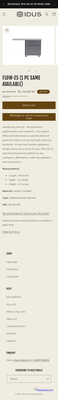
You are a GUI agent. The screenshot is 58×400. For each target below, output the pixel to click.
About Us (11, 319)
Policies (11, 304)
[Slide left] (21, 71)
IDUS (24, 394)
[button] (4, 14)
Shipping (5, 96)
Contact (11, 341)
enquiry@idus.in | (23, 360)
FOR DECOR (12, 276)
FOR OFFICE (12, 269)
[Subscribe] (47, 379)
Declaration (13, 297)
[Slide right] (36, 71)
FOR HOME (11, 262)
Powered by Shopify (34, 394)
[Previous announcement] (3, 4)
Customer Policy (16, 326)
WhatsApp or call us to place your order (29, 117)
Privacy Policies (15, 311)
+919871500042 (41, 360)
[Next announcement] (54, 4)
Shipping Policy (10, 231)
